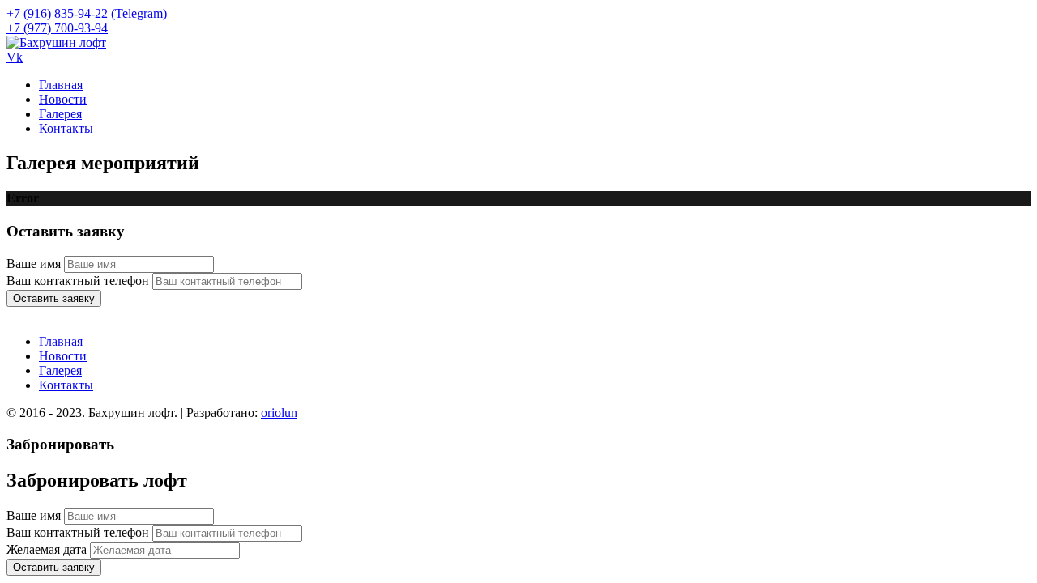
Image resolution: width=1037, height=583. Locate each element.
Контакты (66, 128)
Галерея (60, 114)
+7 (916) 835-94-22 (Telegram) (86, 13)
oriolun (279, 412)
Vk (14, 57)
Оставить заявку (54, 298)
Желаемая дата (46, 549)
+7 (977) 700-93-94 (57, 28)
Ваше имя (33, 263)
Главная (61, 84)
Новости (63, 99)
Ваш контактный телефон (77, 280)
